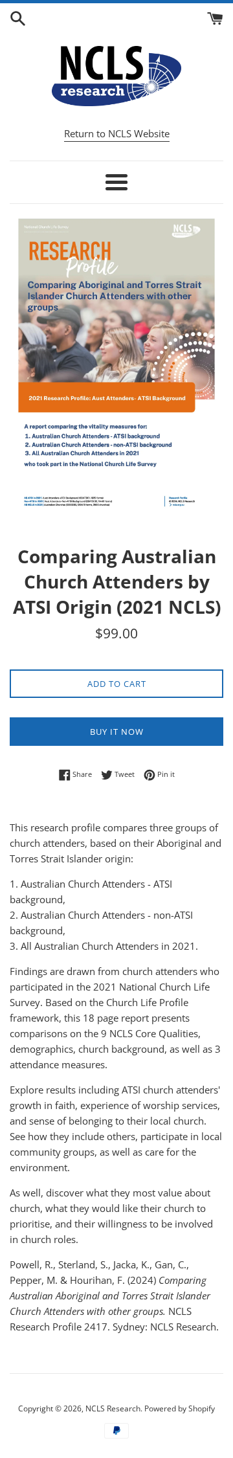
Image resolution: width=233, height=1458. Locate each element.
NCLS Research (112, 1408)
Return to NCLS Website (117, 133)
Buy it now (117, 731)
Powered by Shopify (179, 1408)
